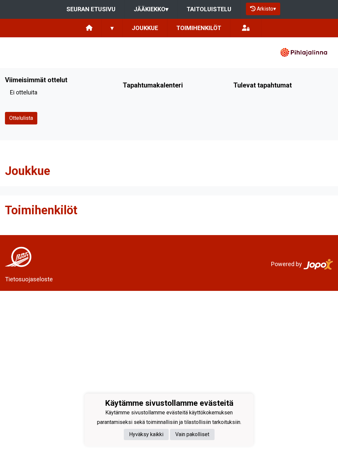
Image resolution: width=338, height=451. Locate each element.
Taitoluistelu (208, 9)
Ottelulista (21, 118)
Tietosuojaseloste (29, 279)
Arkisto (266, 9)
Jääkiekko (151, 9)
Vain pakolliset (192, 434)
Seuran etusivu (91, 9)
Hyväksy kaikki (146, 434)
